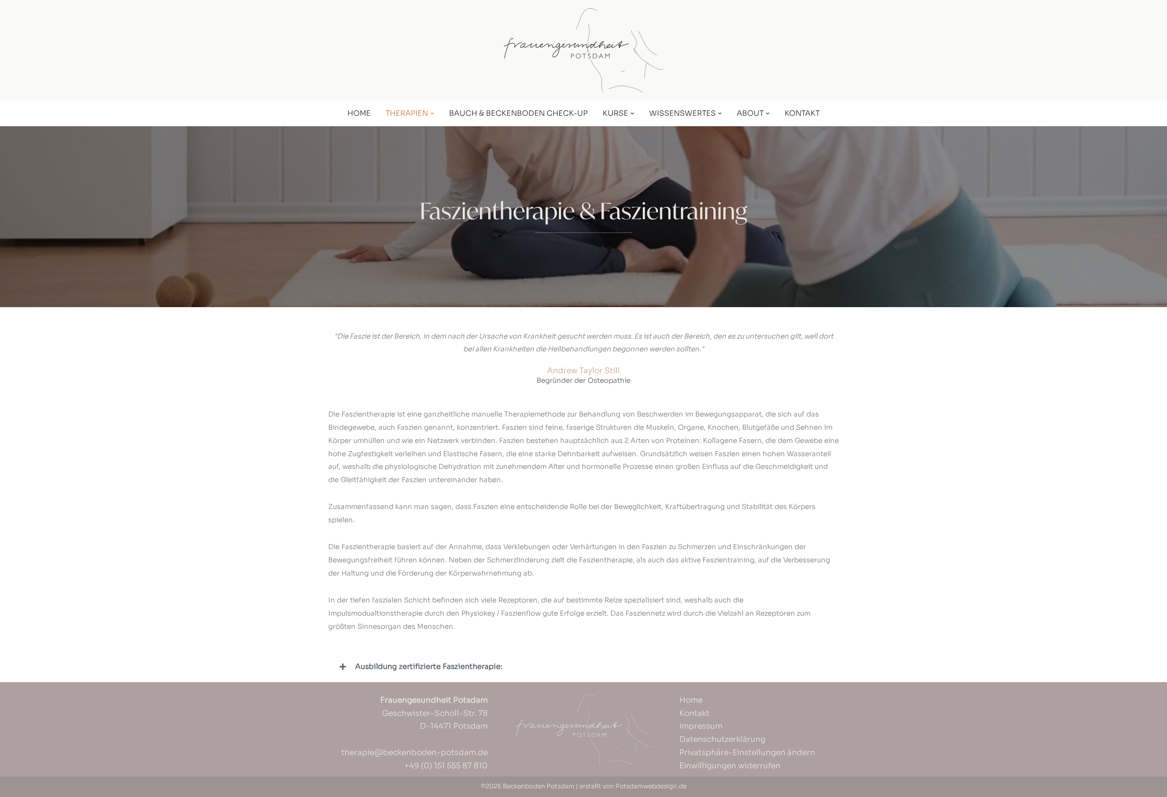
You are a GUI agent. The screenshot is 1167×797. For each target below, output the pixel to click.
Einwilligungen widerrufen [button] (729, 766)
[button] (432, 113)
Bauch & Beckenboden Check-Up (518, 113)
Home (359, 113)
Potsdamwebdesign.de (651, 786)
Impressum (701, 726)
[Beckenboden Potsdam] (583, 50)
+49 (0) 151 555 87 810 (446, 766)
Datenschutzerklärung (722, 739)
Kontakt (802, 113)
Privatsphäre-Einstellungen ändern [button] (747, 752)
